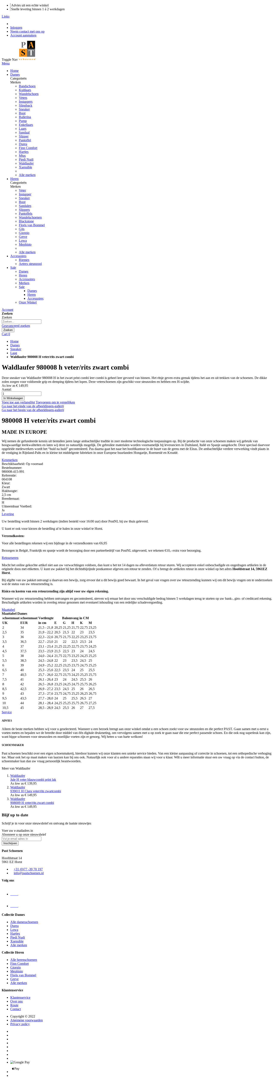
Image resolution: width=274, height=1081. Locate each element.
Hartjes (23, 152)
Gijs (21, 229)
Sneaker (15, 349)
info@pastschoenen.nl (29, 873)
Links (5, 16)
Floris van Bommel (32, 225)
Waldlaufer (26, 163)
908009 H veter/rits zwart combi (32, 801)
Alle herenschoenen (23, 960)
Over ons (16, 1001)
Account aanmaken (23, 35)
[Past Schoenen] (27, 59)
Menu (6, 63)
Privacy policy (20, 1024)
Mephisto (25, 244)
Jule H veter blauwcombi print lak (33, 777)
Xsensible (25, 167)
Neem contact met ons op (27, 31)
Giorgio (24, 233)
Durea (23, 144)
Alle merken (27, 175)
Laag (13, 353)
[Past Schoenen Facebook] (14, 906)
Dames (15, 345)
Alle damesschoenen (24, 922)
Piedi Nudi (26, 159)
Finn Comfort (28, 148)
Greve (23, 237)
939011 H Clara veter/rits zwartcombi (35, 789)
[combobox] (21, 321)
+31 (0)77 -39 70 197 (28, 869)
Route (14, 1005)
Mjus (22, 155)
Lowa (23, 240)
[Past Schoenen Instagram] (14, 894)
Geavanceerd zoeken (16, 326)
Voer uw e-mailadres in (17, 830)
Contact (15, 1009)
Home (14, 341)
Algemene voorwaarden (26, 1020)
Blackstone (26, 221)
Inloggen (16, 27)
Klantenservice (20, 997)
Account (7, 309)
